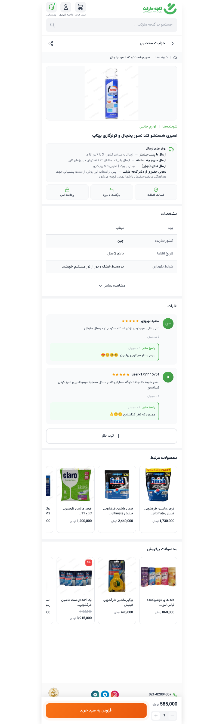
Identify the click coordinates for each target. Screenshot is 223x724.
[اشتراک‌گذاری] (51, 43)
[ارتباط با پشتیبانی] (51, 7)
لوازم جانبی (148, 127)
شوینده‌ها (162, 57)
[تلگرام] (105, 695)
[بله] (95, 695)
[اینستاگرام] (115, 695)
